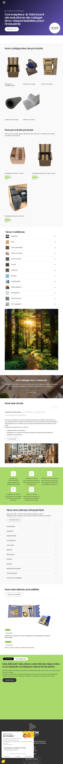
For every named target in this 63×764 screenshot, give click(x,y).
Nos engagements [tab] (21, 659)
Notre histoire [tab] (8, 659)
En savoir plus (31, 392)
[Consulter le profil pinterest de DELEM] (34, 736)
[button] (56, 407)
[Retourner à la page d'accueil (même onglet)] (31, 729)
